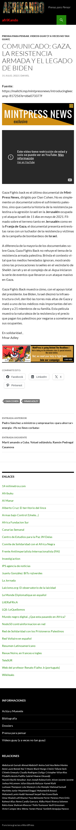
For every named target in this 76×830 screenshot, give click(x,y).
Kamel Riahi (50, 783)
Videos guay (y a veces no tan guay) (23, 740)
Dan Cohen (11, 401)
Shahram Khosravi (23, 805)
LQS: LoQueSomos (13, 609)
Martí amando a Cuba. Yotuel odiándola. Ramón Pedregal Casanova (37, 442)
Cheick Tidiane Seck (57, 768)
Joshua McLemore (11, 783)
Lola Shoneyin (29, 787)
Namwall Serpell (33, 794)
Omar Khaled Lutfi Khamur (15, 798)
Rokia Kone (7, 805)
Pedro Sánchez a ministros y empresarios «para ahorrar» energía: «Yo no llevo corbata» (37, 423)
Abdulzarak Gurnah (11, 765)
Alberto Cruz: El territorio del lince (24, 507)
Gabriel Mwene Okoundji (38, 776)
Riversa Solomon (59, 801)
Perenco (54, 798)
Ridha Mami (45, 801)
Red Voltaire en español (17, 638)
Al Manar (8, 500)
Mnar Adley (31, 401)
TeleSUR (7, 660)
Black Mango (40, 768)
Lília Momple (42, 787)
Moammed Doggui (27, 790)
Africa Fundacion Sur (15, 522)
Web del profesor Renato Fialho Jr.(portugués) (31, 667)
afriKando (10, 20)
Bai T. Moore (27, 768)
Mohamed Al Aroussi (47, 790)
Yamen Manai (35, 808)
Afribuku (7, 493)
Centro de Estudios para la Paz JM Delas (27, 537)
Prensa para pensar (15, 36)
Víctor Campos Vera (11, 808)
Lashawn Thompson (11, 787)
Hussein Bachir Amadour (14, 779)
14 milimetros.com (14, 486)
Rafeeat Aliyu (8, 801)
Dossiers (7, 725)
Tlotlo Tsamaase (40, 805)
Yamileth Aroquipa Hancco (56, 808)
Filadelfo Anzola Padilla (13, 776)
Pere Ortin (64, 798)
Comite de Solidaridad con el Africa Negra (28, 544)
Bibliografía (9, 718)
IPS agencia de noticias (16, 566)
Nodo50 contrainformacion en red (23, 624)
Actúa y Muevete (12, 711)
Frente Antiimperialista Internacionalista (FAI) (31, 551)
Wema (25, 808)
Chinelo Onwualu (10, 772)
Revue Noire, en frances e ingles (22, 653)
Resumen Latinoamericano (18, 645)
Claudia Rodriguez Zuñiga (32, 772)
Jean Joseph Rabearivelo (39, 779)
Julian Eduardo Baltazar (32, 783)
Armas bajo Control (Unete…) (20, 515)
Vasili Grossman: (57, 805)
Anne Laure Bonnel (11, 768)
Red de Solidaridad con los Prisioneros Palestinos (33, 631)
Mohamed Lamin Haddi (13, 794)
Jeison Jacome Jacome (62, 779)
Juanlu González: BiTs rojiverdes (22, 573)
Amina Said (44, 765)
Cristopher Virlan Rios (56, 772)
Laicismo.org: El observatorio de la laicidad (29, 587)
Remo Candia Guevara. (27, 801)
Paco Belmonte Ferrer (39, 798)
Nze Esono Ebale (50, 794)
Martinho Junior (10, 790)
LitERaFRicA (10, 602)
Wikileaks (8, 675)
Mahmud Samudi (58, 787)
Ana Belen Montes (59, 765)
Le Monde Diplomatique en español (24, 595)
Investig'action (11, 558)
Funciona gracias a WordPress (18, 825)
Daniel (24, 75)
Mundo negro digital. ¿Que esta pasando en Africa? (33, 616)
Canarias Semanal (13, 529)
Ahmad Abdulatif (29, 765)
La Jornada (9, 580)
